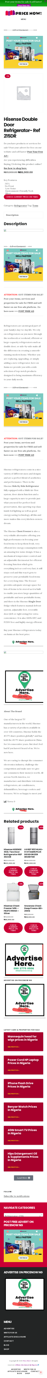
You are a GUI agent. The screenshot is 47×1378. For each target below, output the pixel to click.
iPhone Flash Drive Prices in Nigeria (20, 1084)
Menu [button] (23, 19)
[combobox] (23, 1215)
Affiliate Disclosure (15, 1337)
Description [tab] (12, 215)
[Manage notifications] (41, 1372)
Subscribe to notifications (17, 1196)
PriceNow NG (23, 12)
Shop (6, 1349)
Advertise (9, 1328)
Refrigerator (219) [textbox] (22, 1216)
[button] (23, 1177)
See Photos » (13, 1047)
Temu (35, 205)
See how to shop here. (15, 168)
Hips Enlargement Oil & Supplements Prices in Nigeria (23, 1157)
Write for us (10, 1332)
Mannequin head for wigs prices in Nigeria (23, 1038)
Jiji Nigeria (33, 1365)
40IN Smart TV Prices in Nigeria (22, 1131)
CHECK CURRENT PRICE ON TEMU (22, 197)
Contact (9, 1341)
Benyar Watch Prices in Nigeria (22, 1108)
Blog (6, 1345)
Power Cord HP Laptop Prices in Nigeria (23, 1061)
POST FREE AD (26, 311)
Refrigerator (20, 205)
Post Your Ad (23, 6)
